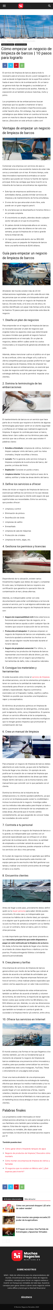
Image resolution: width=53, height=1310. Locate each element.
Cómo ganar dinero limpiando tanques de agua (25, 1149)
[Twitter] (10, 65)
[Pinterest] (16, 65)
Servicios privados (29, 41)
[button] (4, 6)
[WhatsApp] (21, 65)
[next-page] (7, 1241)
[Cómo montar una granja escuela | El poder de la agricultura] (8, 1220)
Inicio (3, 41)
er (17, 911)
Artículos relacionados (13, 1199)
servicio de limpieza (40, 677)
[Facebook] (4, 65)
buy (14, 911)
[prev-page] (4, 1241)
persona (21, 911)
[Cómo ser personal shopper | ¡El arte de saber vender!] (8, 1208)
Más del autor (30, 1199)
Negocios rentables (13, 41)
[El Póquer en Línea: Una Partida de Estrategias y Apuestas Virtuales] (8, 1232)
